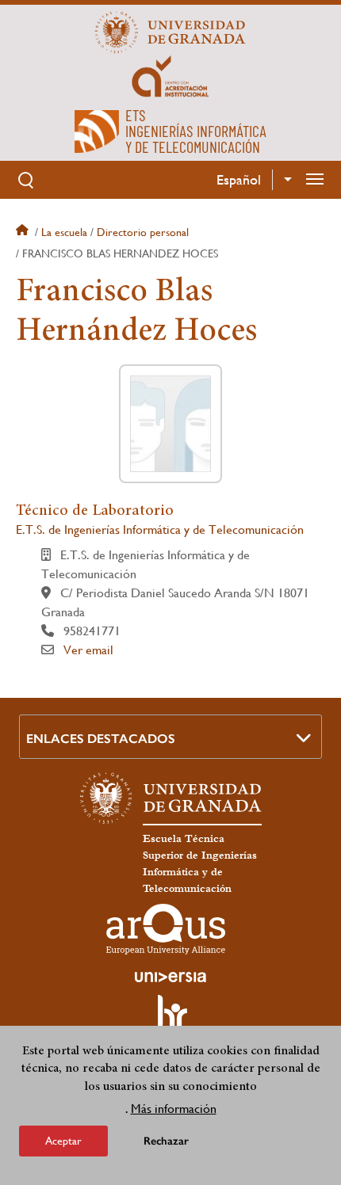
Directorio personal (143, 232)
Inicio (24, 232)
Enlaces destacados (100, 738)
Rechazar (166, 1141)
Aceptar (63, 1140)
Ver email (88, 649)
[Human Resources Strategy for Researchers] (170, 1019)
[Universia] (170, 976)
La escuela (64, 232)
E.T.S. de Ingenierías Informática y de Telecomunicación (160, 529)
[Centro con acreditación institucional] (170, 75)
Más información (173, 1108)
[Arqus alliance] (165, 929)
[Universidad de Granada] (170, 32)
